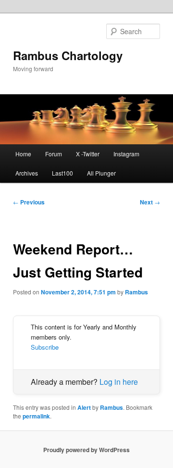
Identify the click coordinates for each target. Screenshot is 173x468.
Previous (29, 202)
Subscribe (45, 347)
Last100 (62, 173)
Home (23, 154)
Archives (26, 173)
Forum (53, 154)
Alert (84, 407)
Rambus (136, 292)
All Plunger (101, 173)
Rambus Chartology (68, 55)
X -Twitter (87, 154)
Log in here (118, 381)
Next (150, 202)
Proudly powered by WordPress (86, 449)
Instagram (126, 154)
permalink (36, 416)
